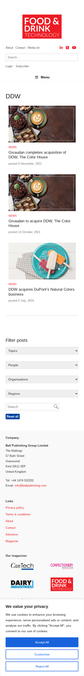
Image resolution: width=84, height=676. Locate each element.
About (9, 47)
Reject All (42, 666)
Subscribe (22, 66)
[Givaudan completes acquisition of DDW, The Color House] (42, 142)
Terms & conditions (18, 514)
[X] (67, 48)
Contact (20, 47)
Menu (45, 77)
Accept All (42, 642)
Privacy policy (15, 507)
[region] (42, 637)
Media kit (34, 47)
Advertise (12, 534)
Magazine (12, 541)
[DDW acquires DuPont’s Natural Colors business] (42, 278)
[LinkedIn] (61, 48)
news (13, 147)
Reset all (13, 416)
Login (9, 66)
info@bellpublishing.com (30, 485)
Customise (42, 654)
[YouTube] (74, 48)
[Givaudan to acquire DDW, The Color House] (42, 210)
